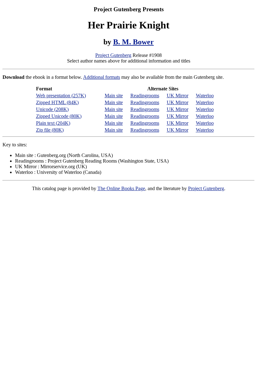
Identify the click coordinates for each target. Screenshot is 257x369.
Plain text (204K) (53, 123)
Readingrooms (144, 95)
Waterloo (205, 95)
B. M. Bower (133, 42)
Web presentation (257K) (61, 95)
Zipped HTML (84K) (57, 102)
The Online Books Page (121, 188)
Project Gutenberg (113, 55)
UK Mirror (177, 95)
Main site (114, 95)
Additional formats (101, 77)
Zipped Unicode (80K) (58, 116)
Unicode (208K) (52, 109)
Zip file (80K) (50, 130)
